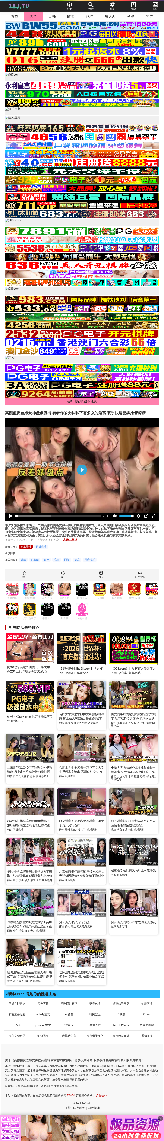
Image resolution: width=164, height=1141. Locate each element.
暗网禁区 (95, 1014)
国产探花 (94, 1108)
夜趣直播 (43, 1003)
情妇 (27, 981)
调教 (9, 776)
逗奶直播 (146, 1035)
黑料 (67, 829)
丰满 (130, 776)
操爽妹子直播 (121, 1003)
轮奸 (79, 829)
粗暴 (35, 776)
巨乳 (136, 776)
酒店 (125, 829)
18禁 (67, 1108)
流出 (56, 559)
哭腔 (79, 722)
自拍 (27, 930)
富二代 (17, 776)
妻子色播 (95, 1003)
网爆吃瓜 (41, 546)
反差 (23, 559)
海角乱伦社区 (17, 1035)
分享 (101, 577)
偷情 (149, 722)
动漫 (130, 16)
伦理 (89, 16)
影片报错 (140, 577)
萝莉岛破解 (147, 1025)
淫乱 (21, 930)
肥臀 (142, 776)
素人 (32, 930)
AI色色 (69, 1014)
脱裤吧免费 (69, 1035)
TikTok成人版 (121, 1025)
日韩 (52, 16)
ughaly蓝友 (43, 1014)
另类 (149, 16)
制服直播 (146, 1003)
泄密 (61, 829)
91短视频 (43, 1035)
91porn (147, 1014)
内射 (29, 776)
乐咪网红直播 (69, 1003)
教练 (73, 829)
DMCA (71, 1095)
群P (84, 829)
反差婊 (35, 559)
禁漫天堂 (95, 1025)
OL (138, 722)
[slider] (58, 516)
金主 (15, 930)
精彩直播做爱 (17, 1014)
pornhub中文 (43, 1025)
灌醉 (32, 880)
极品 (77, 559)
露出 (61, 926)
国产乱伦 (79, 1108)
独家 (61, 722)
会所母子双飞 (95, 1035)
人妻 (125, 776)
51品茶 (17, 1025)
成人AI (110, 16)
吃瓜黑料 (26, 546)
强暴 (84, 722)
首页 (14, 16)
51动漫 (121, 1014)
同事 (125, 722)
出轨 (143, 722)
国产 (33, 16)
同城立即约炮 (17, 1003)
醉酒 (27, 880)
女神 (46, 559)
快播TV (69, 1025)
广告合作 (101, 1095)
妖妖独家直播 (121, 1035)
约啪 (148, 776)
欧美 (71, 16)
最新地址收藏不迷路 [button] (82, 401)
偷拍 (73, 722)
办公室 (132, 722)
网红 (66, 559)
